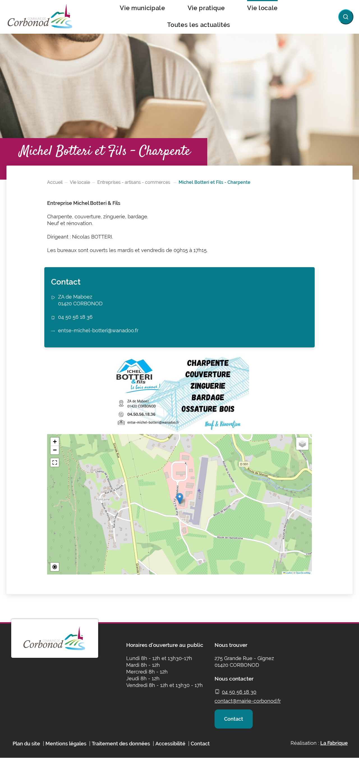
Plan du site (26, 743)
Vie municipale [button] (142, 8)
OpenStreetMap (303, 572)
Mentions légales (65, 743)
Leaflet (288, 572)
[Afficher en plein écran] (54, 462)
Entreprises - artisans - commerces (134, 182)
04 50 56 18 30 (239, 692)
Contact (233, 719)
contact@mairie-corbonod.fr (248, 701)
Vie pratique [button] (206, 8)
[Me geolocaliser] (54, 567)
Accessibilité (170, 743)
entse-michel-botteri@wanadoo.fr (98, 330)
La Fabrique (334, 743)
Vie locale (80, 182)
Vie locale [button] (262, 8)
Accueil (55, 182)
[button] (179, 498)
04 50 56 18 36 (75, 317)
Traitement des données (121, 743)
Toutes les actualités (198, 24)
